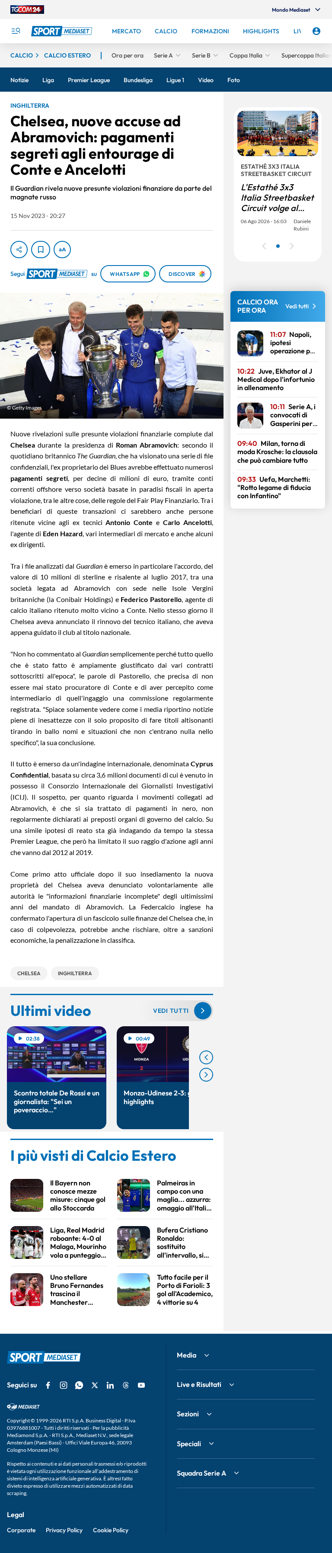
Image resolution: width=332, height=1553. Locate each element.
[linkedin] (110, 1385)
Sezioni (188, 1413)
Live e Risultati (199, 1384)
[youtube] (141, 1385)
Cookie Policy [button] (110, 1530)
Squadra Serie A (201, 1473)
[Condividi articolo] (19, 249)
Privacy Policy (64, 1530)
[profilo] (316, 31)
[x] (94, 1385)
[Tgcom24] (27, 9)
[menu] (15, 31)
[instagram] (63, 1385)
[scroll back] (206, 1057)
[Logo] (62, 31)
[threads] (125, 1385)
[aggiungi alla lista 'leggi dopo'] (40, 249)
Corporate (21, 1530)
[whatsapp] (79, 1385)
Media (186, 1355)
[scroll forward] (206, 1075)
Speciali (189, 1443)
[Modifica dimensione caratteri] (62, 249)
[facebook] (48, 1385)
